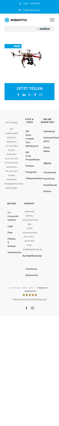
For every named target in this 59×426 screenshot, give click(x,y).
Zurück (44, 28)
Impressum (42, 287)
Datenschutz (30, 291)
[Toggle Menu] (52, 19)
